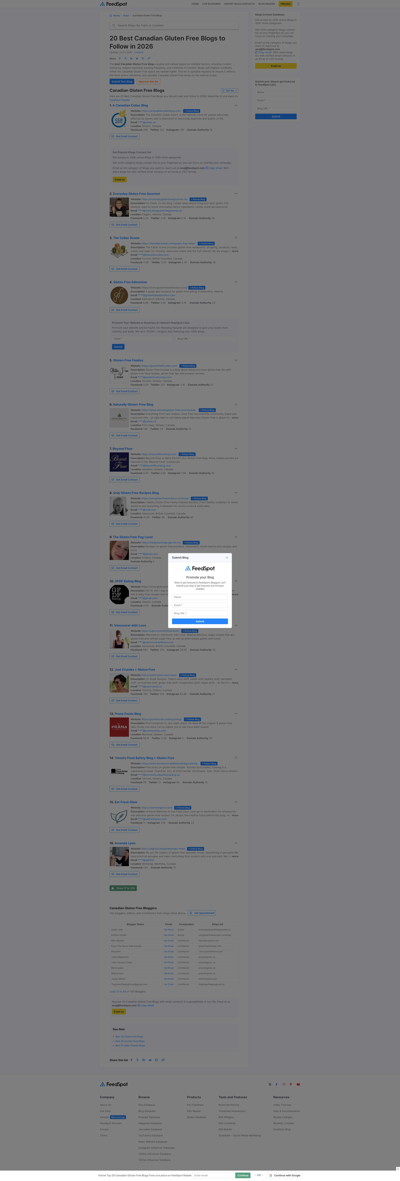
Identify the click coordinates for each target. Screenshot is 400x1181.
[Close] (227, 558)
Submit (200, 621)
